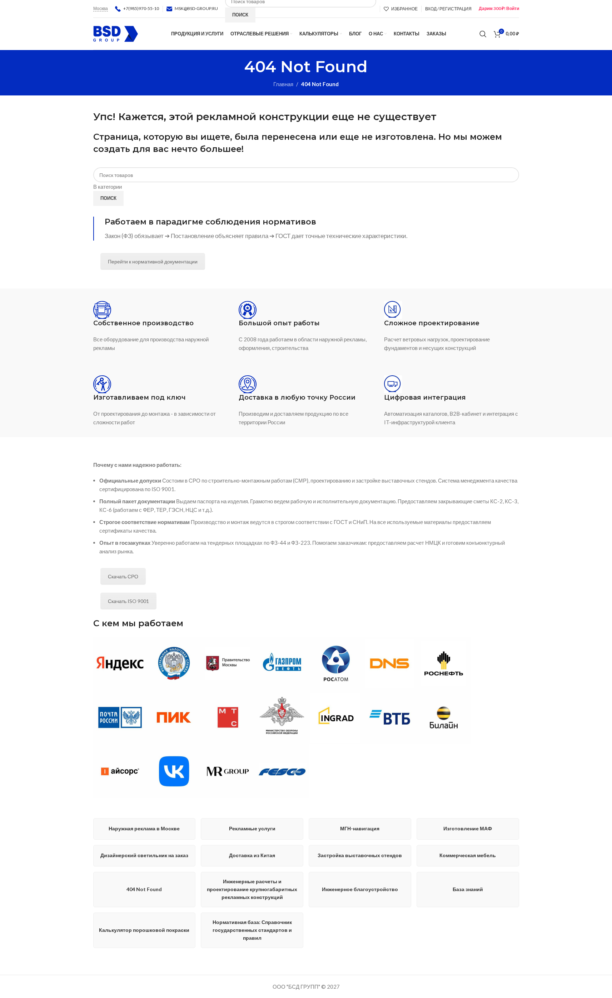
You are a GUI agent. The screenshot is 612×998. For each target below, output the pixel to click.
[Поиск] (483, 34)
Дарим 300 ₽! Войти (499, 8)
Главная (283, 84)
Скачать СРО (123, 576)
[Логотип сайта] (115, 33)
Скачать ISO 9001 (128, 601)
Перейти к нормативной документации (153, 261)
